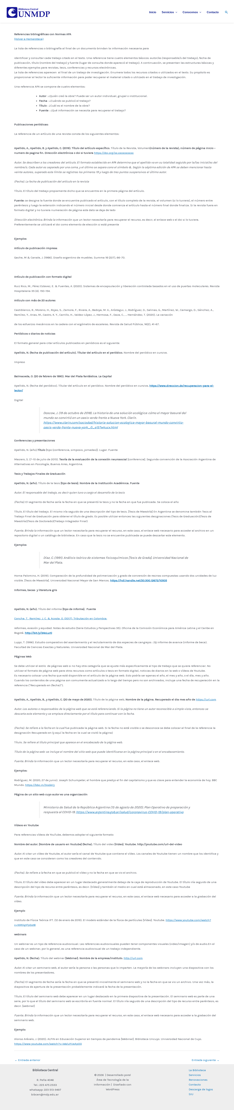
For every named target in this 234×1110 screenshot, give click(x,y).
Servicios (168, 12)
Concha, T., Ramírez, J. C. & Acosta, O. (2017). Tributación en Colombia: (60, 618)
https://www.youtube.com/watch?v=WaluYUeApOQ (48, 1043)
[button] (175, 12)
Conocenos (190, 12)
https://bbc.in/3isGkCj (40, 785)
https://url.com (206, 699)
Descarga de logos (201, 1089)
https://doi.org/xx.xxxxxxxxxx (114, 153)
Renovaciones (198, 1079)
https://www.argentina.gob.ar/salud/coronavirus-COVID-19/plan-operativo (129, 812)
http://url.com (133, 958)
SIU (191, 1094)
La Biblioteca (197, 1070)
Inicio (152, 12)
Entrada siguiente (205, 1060)
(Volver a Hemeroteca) (29, 39)
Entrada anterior (27, 1060)
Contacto (213, 12)
